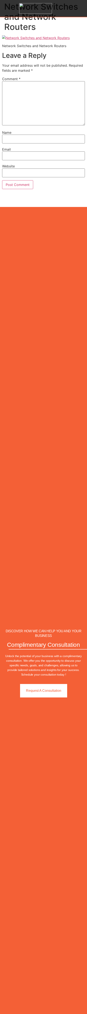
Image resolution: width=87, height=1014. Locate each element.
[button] (79, 8)
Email (6, 149)
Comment (11, 79)
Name (6, 132)
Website (8, 166)
